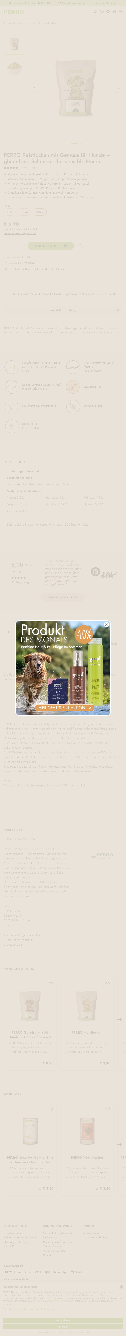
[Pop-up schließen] (106, 624)
